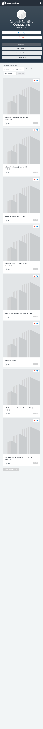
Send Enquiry (22, 57)
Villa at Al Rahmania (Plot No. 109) (16, 167)
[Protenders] (11, 2)
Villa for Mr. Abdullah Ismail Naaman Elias (18, 313)
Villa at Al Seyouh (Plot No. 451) (15, 216)
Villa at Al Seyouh (10, 360)
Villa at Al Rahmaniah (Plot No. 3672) (17, 117)
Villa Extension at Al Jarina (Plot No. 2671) (19, 408)
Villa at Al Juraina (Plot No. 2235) (15, 264)
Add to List (22, 48)
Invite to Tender (23, 53)
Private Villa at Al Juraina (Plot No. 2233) (18, 457)
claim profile (21, 44)
